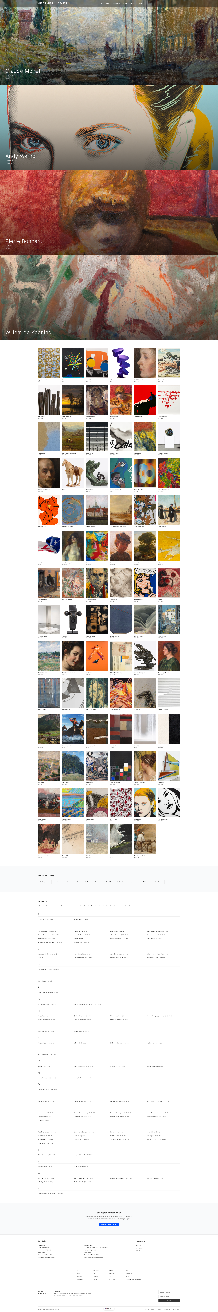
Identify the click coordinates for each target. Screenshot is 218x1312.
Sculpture (98, 881)
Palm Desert (41, 1245)
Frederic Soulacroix (157, 1139)
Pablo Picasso (82, 1101)
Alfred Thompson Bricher (50, 942)
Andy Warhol (46, 1178)
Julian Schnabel (154, 1132)
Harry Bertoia (82, 935)
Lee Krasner (154, 1043)
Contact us (129, 1273)
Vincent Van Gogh (47, 1004)
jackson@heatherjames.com (95, 1257)
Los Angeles (138, 1248)
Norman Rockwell (120, 1116)
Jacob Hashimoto (46, 1016)
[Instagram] (38, 1293)
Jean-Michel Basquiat (117, 931)
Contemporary (44, 881)
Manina (44, 1066)
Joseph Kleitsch (47, 1043)
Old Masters (158, 881)
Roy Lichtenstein (47, 1054)
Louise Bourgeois (119, 938)
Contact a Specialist (109, 1224)
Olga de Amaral (45, 919)
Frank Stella (45, 1143)
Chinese (40, 958)
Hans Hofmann (83, 1020)
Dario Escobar (45, 981)
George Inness (46, 1031)
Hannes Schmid (117, 1132)
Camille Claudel (83, 958)
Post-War (56, 881)
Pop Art (108, 881)
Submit (169, 1300)
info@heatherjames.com (48, 1257)
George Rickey (82, 1116)
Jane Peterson (46, 1101)
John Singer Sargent (84, 1132)
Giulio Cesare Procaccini (158, 1101)
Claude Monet (155, 1066)
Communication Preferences (133, 1279)
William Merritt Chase (157, 954)
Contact (140, 3)
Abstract (87, 881)
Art (102, 3)
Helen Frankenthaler (48, 992)
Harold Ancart (81, 919)
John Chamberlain (120, 954)
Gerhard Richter (45, 1116)
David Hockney (47, 1020)
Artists (108, 3)
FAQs (127, 1276)
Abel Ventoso (81, 1166)
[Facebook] (41, 1293)
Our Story (112, 1273)
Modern (77, 881)
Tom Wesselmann (83, 1178)
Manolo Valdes (45, 1166)
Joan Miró (117, 1066)
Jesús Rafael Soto (120, 1139)
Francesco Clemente (119, 958)
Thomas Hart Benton (48, 935)
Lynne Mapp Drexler (48, 969)
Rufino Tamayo (46, 1155)
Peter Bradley (154, 938)
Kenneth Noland (83, 1078)
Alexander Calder (47, 954)
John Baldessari (47, 931)
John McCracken (83, 1066)
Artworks (79, 1276)
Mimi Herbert (117, 1016)
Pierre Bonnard (46, 938)
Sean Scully (45, 1136)
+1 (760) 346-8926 (47, 1254)
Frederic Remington (120, 1113)
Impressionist (134, 881)
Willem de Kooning (80, 1043)
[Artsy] (45, 1293)
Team (110, 1276)
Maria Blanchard (156, 935)
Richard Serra (118, 1136)
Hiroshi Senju (81, 1136)
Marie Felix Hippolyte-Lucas (159, 1016)
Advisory (126, 3)
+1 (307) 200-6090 (93, 1254)
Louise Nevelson (47, 1078)
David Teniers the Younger (50, 1193)
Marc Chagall (82, 954)
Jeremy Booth (78, 938)
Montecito (138, 1250)
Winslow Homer (119, 1020)
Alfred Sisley (46, 1139)
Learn (95, 1279)
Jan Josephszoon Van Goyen (87, 1004)
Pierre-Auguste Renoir (157, 1113)
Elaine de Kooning (120, 1043)
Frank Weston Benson (157, 931)
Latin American (120, 881)
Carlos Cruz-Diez (156, 958)
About (133, 3)
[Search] (178, 3)
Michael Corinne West (121, 1178)
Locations (112, 1279)
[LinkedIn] (43, 1293)
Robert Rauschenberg (85, 1113)
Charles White (155, 1178)
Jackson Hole (88, 1245)
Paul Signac (154, 1136)
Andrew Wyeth (82, 1182)
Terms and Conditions (163, 1309)
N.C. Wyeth (45, 1182)
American (67, 881)
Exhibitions (116, 3)
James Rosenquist (156, 1116)
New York (138, 1245)
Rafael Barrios (81, 931)
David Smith (82, 1139)
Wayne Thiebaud (83, 1155)
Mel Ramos (45, 1113)
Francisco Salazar (47, 1132)
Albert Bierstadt (119, 935)
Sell (94, 1273)
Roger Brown (82, 942)
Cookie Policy (176, 1309)
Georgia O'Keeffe (47, 1089)
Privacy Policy (149, 1309)
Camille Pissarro (119, 1101)
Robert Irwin (82, 1031)
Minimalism (146, 881)
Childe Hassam (83, 1016)
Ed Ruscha (43, 1120)
